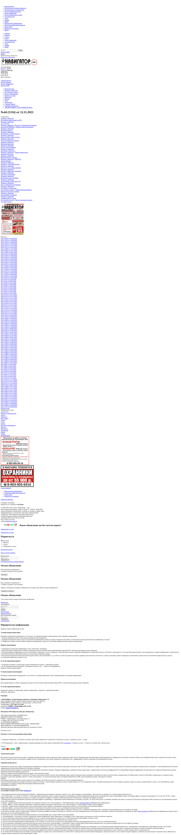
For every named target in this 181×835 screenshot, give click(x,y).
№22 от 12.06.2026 (9, 257)
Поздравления (5, 435)
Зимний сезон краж (7, 154)
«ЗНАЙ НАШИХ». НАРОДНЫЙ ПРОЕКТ (19, 107)
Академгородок (10, 16)
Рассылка (6, 541)
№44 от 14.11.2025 (9, 305)
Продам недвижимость (8, 425)
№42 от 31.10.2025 (9, 308)
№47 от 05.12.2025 (9, 299)
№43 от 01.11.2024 (9, 393)
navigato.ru (67, 743)
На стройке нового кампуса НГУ (11, 120)
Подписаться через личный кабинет (12, 561)
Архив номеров (6, 82)
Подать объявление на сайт (13, 15)
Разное (3, 432)
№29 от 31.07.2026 (9, 245)
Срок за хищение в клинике (10, 140)
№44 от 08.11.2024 (9, 391)
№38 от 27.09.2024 (9, 401)
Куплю (3, 423)
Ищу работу (4, 418)
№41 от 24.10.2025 (9, 310)
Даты (6, 101)
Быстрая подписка (7, 549)
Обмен (3, 434)
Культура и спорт (10, 95)
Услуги (3, 415)
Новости (23, 8)
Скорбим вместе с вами (8, 198)
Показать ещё (5, 408)
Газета (19, 11)
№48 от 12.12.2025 (9, 298)
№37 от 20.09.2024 (9, 403)
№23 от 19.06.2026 (9, 255)
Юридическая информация (13, 23)
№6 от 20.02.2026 (8, 284)
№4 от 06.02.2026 (8, 288)
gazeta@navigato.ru (11, 521)
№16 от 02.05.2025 (9, 352)
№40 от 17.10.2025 (9, 311)
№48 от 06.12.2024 (9, 384)
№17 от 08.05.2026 (9, 266)
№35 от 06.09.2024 (9, 406)
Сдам (2, 422)
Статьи (22, 10)
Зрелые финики (6, 161)
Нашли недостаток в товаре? (10, 191)
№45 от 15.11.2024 (9, 390)
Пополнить (4, 602)
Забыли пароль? (6, 613)
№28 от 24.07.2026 (9, 247)
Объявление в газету (7, 529)
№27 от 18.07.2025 (9, 333)
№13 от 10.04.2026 (9, 272)
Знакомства (4, 430)
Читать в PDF (5, 52)
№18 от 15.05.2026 (9, 264)
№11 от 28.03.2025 (9, 361)
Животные (8, 97)
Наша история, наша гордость (10, 137)
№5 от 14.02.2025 (8, 371)
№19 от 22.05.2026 (9, 262)
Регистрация (5, 612)
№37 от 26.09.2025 (9, 316)
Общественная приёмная (23, 190)
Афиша (7, 20)
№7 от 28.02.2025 (8, 367)
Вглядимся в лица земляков (9, 178)
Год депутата (5, 123)
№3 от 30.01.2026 (8, 289)
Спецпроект (8, 102)
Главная (11, 6)
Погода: (3, 68)
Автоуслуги (4, 412)
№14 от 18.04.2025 (9, 356)
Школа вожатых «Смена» (9, 157)
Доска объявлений (10, 13)
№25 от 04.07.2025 (9, 337)
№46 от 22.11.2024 (9, 388)
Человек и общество (11, 90)
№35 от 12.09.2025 (9, 320)
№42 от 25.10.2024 (9, 395)
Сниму (3, 420)
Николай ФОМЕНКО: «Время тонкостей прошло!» (17, 127)
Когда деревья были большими (11, 185)
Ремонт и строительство (8, 413)
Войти (7, 30)
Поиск (7, 6)
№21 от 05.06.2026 (9, 259)
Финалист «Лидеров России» (10, 164)
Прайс (7, 22)
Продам (3, 427)
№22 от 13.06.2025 (9, 342)
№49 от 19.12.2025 (9, 296)
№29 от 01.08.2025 (9, 330)
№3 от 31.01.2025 (8, 374)
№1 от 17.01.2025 (8, 378)
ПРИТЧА (18, 159)
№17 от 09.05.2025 (9, 350)
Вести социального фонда (23, 200)
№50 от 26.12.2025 (9, 294)
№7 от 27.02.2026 (8, 282)
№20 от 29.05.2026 (9, 260)
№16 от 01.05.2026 (9, 267)
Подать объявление (11, 11)
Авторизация (5, 621)
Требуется (4, 417)
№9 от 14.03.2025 (8, 364)
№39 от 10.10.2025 (9, 313)
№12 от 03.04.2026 (9, 274)
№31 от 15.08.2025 (9, 327)
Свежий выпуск (6, 80)
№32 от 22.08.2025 (9, 325)
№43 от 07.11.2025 (9, 306)
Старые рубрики (10, 104)
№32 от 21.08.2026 (9, 240)
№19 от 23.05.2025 (9, 347)
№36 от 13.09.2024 (9, 405)
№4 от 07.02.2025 (8, 373)
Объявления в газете (9, 546)
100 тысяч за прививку (8, 174)
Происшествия (9, 89)
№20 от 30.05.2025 (9, 345)
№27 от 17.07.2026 (9, 249)
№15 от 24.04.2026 (9, 269)
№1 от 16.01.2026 (8, 293)
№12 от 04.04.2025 (9, 359)
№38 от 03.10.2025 (9, 315)
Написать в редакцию (12, 28)
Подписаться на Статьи (12, 10)
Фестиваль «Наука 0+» (8, 151)
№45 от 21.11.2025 (9, 303)
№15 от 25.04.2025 (9, 354)
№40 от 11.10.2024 (9, 398)
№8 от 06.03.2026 (8, 281)
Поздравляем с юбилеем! (9, 195)
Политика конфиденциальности (15, 25)
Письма (7, 99)
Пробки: (3, 70)
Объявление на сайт (7, 532)
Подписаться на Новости (13, 8)
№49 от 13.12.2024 (9, 383)
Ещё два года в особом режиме (11, 168)
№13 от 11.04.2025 (9, 357)
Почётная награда (6, 130)
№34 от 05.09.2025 (9, 322)
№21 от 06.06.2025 (9, 344)
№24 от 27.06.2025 (9, 339)
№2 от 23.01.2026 (8, 291)
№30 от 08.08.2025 (9, 328)
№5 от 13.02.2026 (8, 286)
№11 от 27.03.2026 (9, 276)
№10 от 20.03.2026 (9, 277)
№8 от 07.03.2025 (8, 366)
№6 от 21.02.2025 (8, 369)
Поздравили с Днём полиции (10, 134)
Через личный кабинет (8, 553)
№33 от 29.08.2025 (9, 323)
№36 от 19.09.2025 (9, 318)
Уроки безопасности (21, 152)
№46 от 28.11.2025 (9, 301)
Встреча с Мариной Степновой (11, 171)
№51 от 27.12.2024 (9, 379)
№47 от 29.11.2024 (9, 386)
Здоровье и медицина (11, 106)
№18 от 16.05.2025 (9, 349)
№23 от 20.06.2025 (9, 340)
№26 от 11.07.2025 (9, 335)
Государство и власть (11, 92)
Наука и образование (11, 94)
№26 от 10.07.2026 (9, 250)
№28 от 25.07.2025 (9, 332)
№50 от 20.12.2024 (9, 381)
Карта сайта (8, 27)
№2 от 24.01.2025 (8, 376)
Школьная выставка (7, 144)
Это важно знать (6, 202)
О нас (6, 18)
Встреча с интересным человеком (25, 125)
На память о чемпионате (8, 188)
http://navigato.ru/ (85, 803)
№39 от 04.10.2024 (9, 400)
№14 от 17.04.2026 (9, 271)
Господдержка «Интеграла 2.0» (11, 181)
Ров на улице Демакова (8, 147)
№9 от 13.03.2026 (8, 279)
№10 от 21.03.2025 (9, 362)
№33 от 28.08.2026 (9, 238)
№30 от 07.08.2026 (9, 243)
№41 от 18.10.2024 (9, 396)
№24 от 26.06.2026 (9, 254)
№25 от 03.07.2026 (9, 252)
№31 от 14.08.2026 (9, 242)
